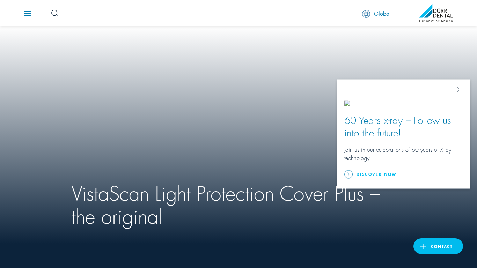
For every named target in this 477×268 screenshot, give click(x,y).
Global (382, 13)
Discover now (377, 174)
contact (442, 246)
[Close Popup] (460, 90)
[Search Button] (55, 13)
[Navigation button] (27, 13)
